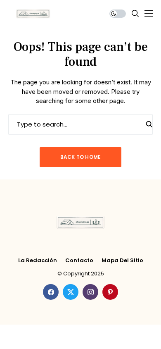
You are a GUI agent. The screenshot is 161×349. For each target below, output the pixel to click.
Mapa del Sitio (122, 260)
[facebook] (51, 292)
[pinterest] (110, 292)
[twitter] (70, 292)
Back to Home (80, 156)
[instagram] (90, 292)
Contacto (79, 260)
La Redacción (37, 260)
